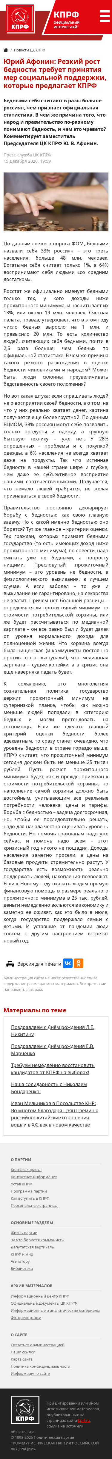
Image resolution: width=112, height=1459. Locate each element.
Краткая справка (26, 1169)
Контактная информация (34, 1176)
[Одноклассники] (78, 963)
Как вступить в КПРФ (30, 1198)
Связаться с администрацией (38, 1344)
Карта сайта (22, 1359)
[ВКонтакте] (68, 963)
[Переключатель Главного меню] (103, 16)
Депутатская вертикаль (32, 1247)
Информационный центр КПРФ (40, 1296)
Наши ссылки (23, 1352)
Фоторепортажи (26, 1317)
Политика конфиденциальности (40, 1366)
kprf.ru (84, 1420)
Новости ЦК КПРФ (29, 50)
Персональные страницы (34, 1205)
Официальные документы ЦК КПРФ (44, 1303)
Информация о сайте (30, 1373)
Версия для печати (39, 964)
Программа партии (29, 1191)
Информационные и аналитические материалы (55, 1310)
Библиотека (22, 1268)
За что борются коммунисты (38, 1239)
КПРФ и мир (22, 1254)
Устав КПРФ (21, 1184)
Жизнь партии (24, 1232)
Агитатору (20, 1261)
